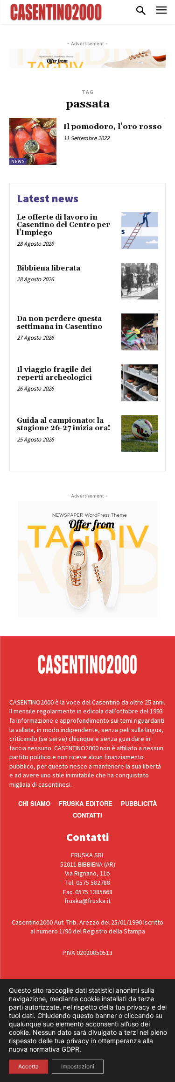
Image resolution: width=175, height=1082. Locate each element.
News (18, 161)
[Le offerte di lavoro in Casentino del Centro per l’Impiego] (139, 230)
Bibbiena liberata (48, 268)
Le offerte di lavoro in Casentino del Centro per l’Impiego (63, 225)
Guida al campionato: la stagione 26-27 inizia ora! (63, 424)
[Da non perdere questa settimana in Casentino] (139, 331)
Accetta (28, 1066)
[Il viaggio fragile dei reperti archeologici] (139, 382)
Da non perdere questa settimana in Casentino (59, 322)
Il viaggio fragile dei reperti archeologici (54, 373)
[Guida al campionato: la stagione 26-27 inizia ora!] (139, 433)
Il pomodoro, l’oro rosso (112, 126)
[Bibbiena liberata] (139, 281)
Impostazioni (77, 1066)
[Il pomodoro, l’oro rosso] (32, 141)
